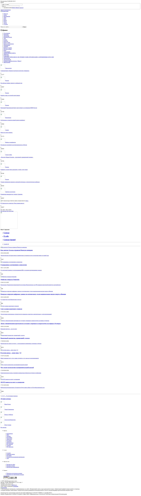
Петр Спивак (7, 425)
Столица (8, 445)
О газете (6, 24)
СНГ (5, 38)
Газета (5, 15)
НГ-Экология (9, 446)
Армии (7, 130)
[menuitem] (72, 13)
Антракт (8, 436)
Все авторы (3, 211)
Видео (5, 20)
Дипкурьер (9, 439)
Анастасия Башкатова (9, 419)
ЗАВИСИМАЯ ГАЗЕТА (10, 53)
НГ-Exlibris (9, 437)
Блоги (5, 21)
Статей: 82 (6, 244)
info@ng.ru (14, 485)
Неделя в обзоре (8, 49)
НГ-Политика (9, 442)
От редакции (7, 33)
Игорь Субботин (8, 414)
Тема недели (8, 68)
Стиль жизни (7, 51)
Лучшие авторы (6, 399)
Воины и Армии (8, 47)
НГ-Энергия (9, 444)
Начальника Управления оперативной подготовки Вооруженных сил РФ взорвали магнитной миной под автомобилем (31, 284)
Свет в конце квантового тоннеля (11, 309)
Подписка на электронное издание (15, 474)
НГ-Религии (9, 433)
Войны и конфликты (10, 142)
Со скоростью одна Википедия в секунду (11, 299)
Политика (6, 34)
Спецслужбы (8, 154)
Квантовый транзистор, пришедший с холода (15, 338)
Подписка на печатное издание (14, 473)
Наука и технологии (9, 43)
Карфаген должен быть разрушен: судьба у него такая (14, 169)
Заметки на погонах (10, 191)
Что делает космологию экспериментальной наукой (17, 367)
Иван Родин (7, 404)
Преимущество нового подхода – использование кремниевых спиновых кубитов (21, 343)
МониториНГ (7, 62)
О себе (6, 236)
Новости (6, 13)
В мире (5, 39)
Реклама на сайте (10, 464)
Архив (5, 23)
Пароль (3, 6)
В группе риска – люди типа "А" (11, 353)
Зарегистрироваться (6, 10)
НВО (7, 435)
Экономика (6, 35)
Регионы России (8, 37)
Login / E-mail (5, 4)
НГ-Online (9, 455)
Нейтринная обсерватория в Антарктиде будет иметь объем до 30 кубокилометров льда (23, 387)
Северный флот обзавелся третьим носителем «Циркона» (15, 70)
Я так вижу (6, 55)
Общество (6, 54)
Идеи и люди (7, 42)
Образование (7, 45)
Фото (5, 19)
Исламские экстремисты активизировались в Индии (14, 144)
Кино (5, 50)
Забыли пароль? (19, 7)
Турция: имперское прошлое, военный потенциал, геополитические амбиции (20, 182)
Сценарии (9, 441)
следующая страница (12, 396)
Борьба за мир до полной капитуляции (10, 95)
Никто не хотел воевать (6, 132)
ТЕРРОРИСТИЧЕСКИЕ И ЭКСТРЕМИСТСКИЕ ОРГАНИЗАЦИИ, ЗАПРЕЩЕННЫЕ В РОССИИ (29, 57)
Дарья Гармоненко (9, 409)
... (5, 396)
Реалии (7, 80)
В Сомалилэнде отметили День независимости (12, 203)
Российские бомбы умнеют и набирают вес (11, 83)
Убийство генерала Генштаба (10, 279)
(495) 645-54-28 (9, 483)
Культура (6, 41)
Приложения (7, 16)
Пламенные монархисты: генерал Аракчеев (11, 194)
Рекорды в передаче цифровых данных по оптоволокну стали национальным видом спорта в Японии (33, 294)
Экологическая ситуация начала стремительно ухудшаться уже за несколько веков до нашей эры (25, 255)
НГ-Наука (8, 440)
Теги (7, 458)
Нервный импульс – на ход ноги (9, 329)
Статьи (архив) (10, 240)
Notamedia (15, 486)
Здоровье (6, 46)
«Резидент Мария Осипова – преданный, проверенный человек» (17, 157)
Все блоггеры (10, 211)
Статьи (6, 233)
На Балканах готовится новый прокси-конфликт (13, 120)
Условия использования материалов (15, 457)
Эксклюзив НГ (7, 59)
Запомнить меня (8, 7)
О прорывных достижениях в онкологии (14, 265)
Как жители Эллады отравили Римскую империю (17, 250)
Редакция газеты (10, 454)
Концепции (8, 117)
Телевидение (7, 58)
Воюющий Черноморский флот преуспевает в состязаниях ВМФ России (19, 107)
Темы (5, 17)
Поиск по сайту (4, 27)
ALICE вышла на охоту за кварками (12, 382)
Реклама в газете (10, 465)
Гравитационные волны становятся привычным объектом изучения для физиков (21, 373)
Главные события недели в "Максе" (12, 61)
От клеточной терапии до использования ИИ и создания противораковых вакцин (21, 270)
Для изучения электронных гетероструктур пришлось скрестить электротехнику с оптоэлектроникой (26, 314)
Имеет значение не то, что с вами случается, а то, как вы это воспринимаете (20, 358)
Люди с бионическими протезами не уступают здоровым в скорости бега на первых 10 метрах (31, 323)
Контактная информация (12, 467)
